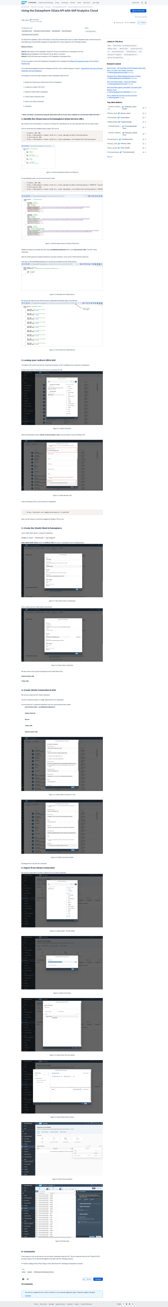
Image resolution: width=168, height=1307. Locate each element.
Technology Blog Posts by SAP (59, 7)
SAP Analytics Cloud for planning (42, 31)
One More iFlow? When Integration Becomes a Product (124, 76)
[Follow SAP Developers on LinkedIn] (132, 1304)
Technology (47, 7)
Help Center (86, 2)
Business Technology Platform (115, 57)
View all (109, 157)
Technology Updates (90, 31)
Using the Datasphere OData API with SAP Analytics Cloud (59, 10)
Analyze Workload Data (117, 51)
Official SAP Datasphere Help (79, 61)
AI (108, 51)
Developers (64, 2)
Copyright (51, 1304)
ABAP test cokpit (123, 48)
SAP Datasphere (56, 31)
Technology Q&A (113, 97)
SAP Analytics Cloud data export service (43, 1272)
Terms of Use (43, 1304)
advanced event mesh (136, 48)
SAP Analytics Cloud (27, 31)
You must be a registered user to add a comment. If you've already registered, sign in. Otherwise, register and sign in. (60, 1292)
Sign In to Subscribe (138, 10)
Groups (57, 2)
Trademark (70, 1304)
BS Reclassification (131, 51)
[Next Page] (128, 59)
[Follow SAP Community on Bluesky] (126, 1304)
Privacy (36, 1304)
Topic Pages (95, 2)
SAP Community (25, 7)
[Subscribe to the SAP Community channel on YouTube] (129, 1304)
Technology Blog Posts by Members (119, 78)
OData (23, 1272)
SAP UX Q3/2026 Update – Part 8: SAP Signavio (121, 82)
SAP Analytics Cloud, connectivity (30, 34)
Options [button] (131, 14)
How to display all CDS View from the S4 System (122, 95)
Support (76, 1304)
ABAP (109, 45)
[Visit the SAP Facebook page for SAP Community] (123, 1304)
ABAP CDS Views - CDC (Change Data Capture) (125, 45)
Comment (28, 1295)
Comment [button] (98, 1279)
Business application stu (130, 54)
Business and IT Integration (114, 54)
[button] (138, 22)
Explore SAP (135, 2)
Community (32, 2)
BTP (140, 51)
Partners (72, 2)
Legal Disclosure (60, 1304)
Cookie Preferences (86, 1304)
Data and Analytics (66, 31)
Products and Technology (45, 2)
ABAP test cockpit (112, 48)
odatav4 (30, 1272)
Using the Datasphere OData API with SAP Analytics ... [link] (80, 7)
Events (79, 2)
